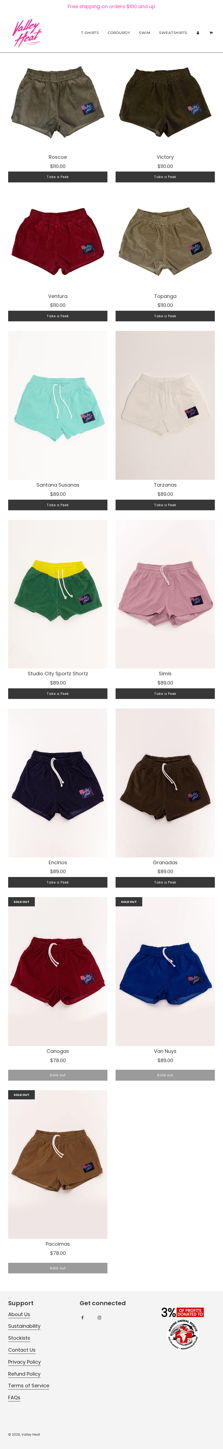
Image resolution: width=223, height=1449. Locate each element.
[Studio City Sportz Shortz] (57, 594)
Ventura (57, 296)
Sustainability (24, 1326)
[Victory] (165, 102)
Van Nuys (165, 1051)
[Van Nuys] (165, 971)
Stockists (19, 1338)
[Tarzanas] (165, 405)
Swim (144, 32)
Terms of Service (28, 1385)
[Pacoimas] (57, 1164)
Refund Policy (24, 1373)
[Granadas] (165, 782)
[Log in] (198, 33)
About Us (19, 1314)
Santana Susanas (57, 484)
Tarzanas (165, 484)
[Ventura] (57, 241)
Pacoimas (58, 1243)
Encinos (58, 862)
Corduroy (119, 32)
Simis (165, 673)
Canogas (58, 1051)
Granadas (165, 862)
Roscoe (58, 157)
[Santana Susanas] (57, 405)
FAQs (14, 1397)
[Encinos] (57, 782)
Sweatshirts (173, 32)
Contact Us (22, 1350)
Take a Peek (58, 177)
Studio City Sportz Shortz (58, 673)
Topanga (165, 296)
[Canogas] (57, 971)
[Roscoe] (57, 102)
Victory (165, 157)
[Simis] (165, 594)
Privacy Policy (24, 1361)
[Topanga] (165, 241)
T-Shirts (90, 32)
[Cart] (212, 33)
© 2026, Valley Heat (24, 1434)
